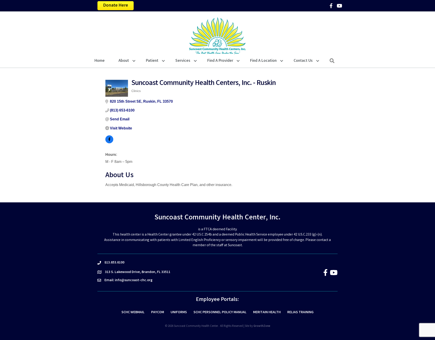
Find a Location (263, 61)
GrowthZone (262, 326)
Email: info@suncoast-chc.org (128, 280)
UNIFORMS (179, 312)
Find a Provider (220, 61)
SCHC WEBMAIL (133, 312)
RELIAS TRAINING (300, 312)
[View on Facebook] (109, 142)
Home (99, 61)
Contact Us (303, 61)
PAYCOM (157, 312)
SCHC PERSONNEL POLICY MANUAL (219, 312)
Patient (152, 61)
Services (182, 61)
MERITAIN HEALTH (267, 312)
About (123, 61)
